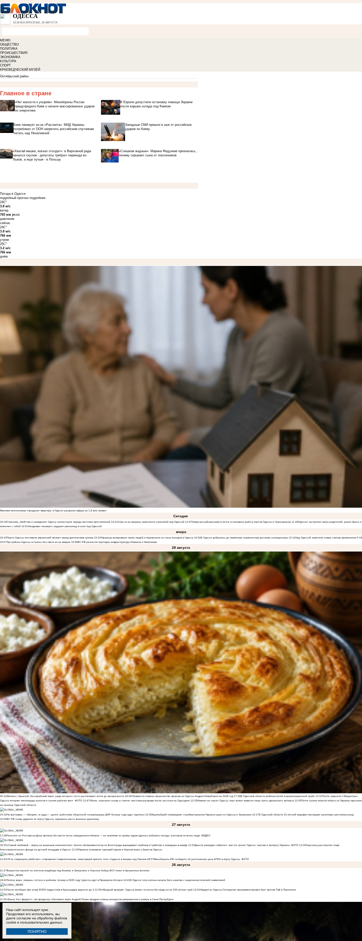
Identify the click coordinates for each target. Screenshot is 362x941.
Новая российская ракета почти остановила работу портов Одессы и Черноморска (241, 521)
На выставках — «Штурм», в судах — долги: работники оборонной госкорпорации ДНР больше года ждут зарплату (76, 814)
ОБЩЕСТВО (9, 44)
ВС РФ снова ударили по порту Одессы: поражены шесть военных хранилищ (53, 819)
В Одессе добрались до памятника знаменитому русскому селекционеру (244, 537)
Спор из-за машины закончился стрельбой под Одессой (151, 521)
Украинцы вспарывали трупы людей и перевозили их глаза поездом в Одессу (147, 537)
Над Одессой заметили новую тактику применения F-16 (328, 537)
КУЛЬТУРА (8, 61)
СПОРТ (5, 65)
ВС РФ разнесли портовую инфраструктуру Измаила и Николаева (117, 542)
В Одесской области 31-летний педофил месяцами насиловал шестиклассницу (306, 814)
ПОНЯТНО (37, 931)
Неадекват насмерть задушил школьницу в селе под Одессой (65, 526)
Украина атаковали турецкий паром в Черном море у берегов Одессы (120, 849)
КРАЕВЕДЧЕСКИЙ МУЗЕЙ (20, 69)
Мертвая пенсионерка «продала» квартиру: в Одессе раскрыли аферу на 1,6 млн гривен (53, 510)
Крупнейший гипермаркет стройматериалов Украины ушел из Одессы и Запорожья (201, 814)
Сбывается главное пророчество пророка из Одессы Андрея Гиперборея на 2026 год (182, 796)
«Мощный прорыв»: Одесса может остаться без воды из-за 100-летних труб (147, 889)
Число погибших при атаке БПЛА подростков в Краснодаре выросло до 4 (50, 889)
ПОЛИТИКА (8, 48)
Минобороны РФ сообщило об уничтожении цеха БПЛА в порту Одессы (197, 859)
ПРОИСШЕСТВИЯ (13, 53)
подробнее (37, 198)
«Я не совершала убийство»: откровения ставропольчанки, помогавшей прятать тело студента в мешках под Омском (77, 859)
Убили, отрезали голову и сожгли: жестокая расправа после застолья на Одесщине (140, 800)
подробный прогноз (14, 198)
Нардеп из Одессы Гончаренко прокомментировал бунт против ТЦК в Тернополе (248, 889)
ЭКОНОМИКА (10, 57)
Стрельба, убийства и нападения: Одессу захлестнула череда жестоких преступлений (58, 521)
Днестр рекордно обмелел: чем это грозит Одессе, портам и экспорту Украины (242, 845)
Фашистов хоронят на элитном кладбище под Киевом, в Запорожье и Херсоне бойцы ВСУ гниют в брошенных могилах (78, 870)
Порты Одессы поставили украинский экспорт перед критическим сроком (50, 537)
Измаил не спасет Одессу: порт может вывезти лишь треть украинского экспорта (245, 800)
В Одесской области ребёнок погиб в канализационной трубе (278, 796)
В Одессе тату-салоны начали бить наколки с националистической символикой (177, 880)
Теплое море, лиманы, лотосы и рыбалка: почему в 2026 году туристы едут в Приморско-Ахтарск (65, 880)
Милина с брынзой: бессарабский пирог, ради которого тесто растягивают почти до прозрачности (65, 796)
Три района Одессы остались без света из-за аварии (38, 542)
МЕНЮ (5, 40)
